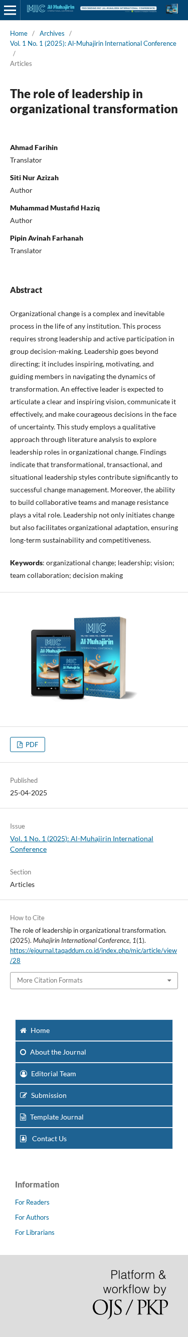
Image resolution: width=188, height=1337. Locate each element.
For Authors (32, 1217)
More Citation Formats (50, 980)
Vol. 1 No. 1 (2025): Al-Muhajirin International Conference (93, 43)
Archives (52, 33)
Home (19, 33)
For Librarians (35, 1232)
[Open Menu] (10, 10)
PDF (31, 744)
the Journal (58, 1052)
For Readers (32, 1202)
